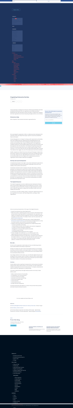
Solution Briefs (18, 382)
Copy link (13, 101)
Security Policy (21, 404)
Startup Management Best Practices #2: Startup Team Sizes (23, 305)
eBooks (16, 385)
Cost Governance (16, 373)
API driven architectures (18, 218)
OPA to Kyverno (18, 377)
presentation (38, 311)
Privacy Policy (17, 404)
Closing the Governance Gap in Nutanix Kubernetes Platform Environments (53, 327)
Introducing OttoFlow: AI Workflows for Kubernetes (36, 327)
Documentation (18, 383)
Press (14, 399)
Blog (16, 389)
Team (14, 395)
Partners (15, 398)
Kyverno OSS (15, 358)
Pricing (14, 360)
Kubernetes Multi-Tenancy (18, 367)
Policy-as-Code (16, 364)
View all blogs (13, 325)
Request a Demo (16, 9)
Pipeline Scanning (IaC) (17, 368)
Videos (16, 388)
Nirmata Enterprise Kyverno (19, 357)
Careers (14, 396)
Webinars (17, 391)
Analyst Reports (18, 379)
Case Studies (17, 380)
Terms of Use (13, 404)
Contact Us (15, 402)
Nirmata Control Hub (17, 355)
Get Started (48, 84)
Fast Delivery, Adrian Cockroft (17, 307)
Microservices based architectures (18, 220)
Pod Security (15, 365)
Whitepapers (17, 386)
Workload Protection (17, 371)
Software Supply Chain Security (19, 370)
